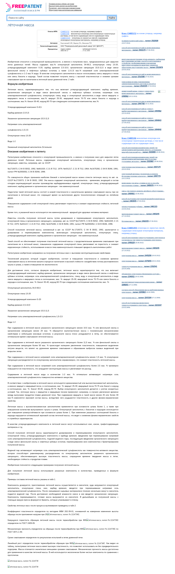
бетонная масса (135, 221)
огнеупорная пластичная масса (141, 167)
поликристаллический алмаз (140, 41)
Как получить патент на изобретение (63, 6)
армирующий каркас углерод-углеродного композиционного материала (138, 93)
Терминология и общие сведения (61, 4)
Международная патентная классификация (65, 10)
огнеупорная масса (136, 255)
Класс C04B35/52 (129, 33)
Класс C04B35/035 (129, 228)
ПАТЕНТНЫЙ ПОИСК (24, 11)
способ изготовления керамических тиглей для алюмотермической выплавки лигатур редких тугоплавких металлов (139, 159)
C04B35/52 (65, 32)
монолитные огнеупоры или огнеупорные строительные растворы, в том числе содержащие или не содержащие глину (142, 140)
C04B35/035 (65, 38)
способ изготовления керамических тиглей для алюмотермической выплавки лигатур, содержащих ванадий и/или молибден (141, 150)
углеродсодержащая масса (139, 266)
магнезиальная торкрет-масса (140, 214)
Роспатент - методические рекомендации (64, 8)
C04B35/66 (65, 34)
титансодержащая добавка (139, 206)
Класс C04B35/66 (129, 138)
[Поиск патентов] (26, 8)
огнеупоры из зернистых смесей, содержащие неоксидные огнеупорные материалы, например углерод (143, 230)
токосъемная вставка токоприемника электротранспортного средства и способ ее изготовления (139, 84)
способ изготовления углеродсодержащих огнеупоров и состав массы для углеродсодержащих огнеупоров (143, 240)
